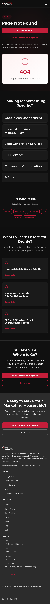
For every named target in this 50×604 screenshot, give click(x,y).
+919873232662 (11, 552)
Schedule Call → (8, 574)
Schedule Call (30, 217)
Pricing (7, 517)
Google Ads (9, 477)
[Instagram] (11, 599)
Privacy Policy (7, 592)
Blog (44, 211)
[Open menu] (45, 3)
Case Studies (33, 211)
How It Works (19, 211)
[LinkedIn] (3, 599)
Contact (18, 217)
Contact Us (25, 383)
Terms (17, 592)
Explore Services (25, 30)
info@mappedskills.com (14, 544)
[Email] (15, 599)
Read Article (10, 275)
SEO (6, 489)
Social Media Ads (11, 481)
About (7, 522)
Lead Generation (11, 485)
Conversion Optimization (14, 493)
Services (7, 211)
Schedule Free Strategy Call (25, 37)
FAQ (6, 530)
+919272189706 (11, 559)
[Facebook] (7, 599)
